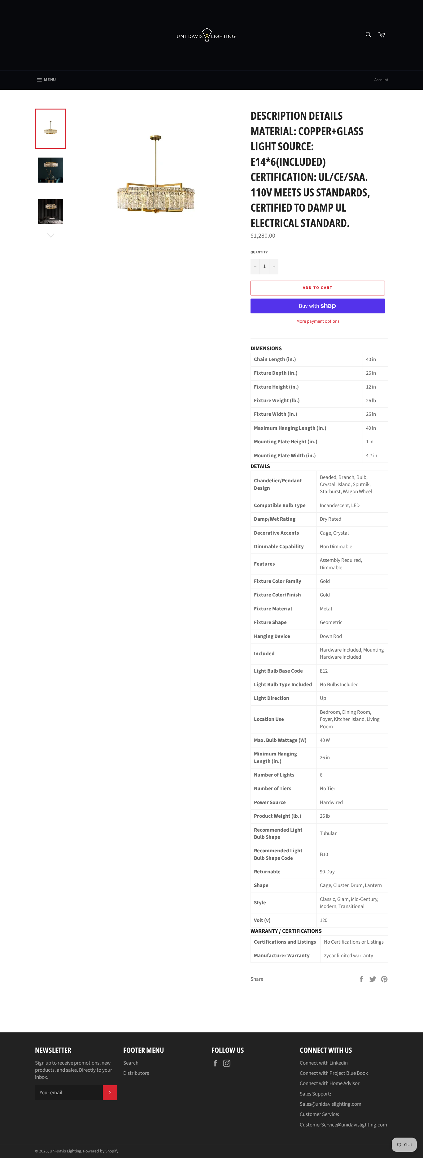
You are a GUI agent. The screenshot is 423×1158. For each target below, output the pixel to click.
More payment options (317, 321)
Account (381, 80)
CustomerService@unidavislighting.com (343, 1125)
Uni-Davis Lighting (65, 1151)
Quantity (259, 252)
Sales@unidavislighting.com (330, 1104)
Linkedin (338, 1063)
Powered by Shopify (100, 1151)
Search (130, 1063)
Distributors (136, 1073)
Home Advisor (344, 1083)
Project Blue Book (348, 1073)
